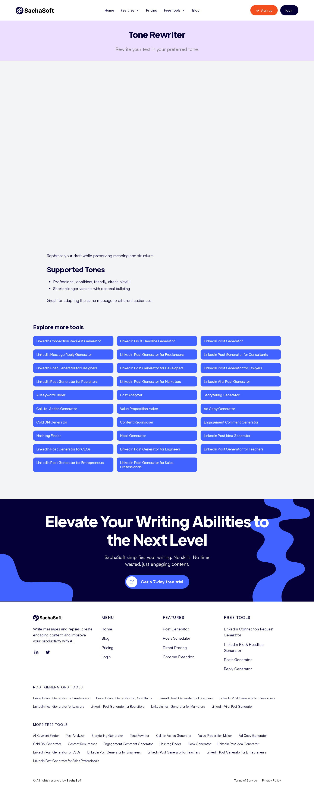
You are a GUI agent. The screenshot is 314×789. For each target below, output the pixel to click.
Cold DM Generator (51, 422)
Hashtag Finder (48, 435)
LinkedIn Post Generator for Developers (151, 368)
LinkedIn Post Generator (223, 341)
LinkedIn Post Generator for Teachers (233, 449)
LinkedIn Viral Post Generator (227, 381)
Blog (196, 10)
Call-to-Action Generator (56, 408)
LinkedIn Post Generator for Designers (66, 368)
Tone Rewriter (139, 736)
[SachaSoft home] (35, 10)
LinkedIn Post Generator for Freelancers (152, 354)
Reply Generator (238, 668)
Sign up (267, 10)
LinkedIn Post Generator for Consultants (236, 354)
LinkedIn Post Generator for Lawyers (233, 368)
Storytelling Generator (221, 395)
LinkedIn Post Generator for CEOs (63, 449)
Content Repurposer (136, 422)
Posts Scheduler (176, 638)
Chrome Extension (178, 656)
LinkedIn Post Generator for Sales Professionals (146, 464)
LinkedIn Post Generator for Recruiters (67, 381)
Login (106, 656)
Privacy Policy (271, 780)
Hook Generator (133, 435)
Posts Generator (238, 659)
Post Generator (176, 629)
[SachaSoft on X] (48, 652)
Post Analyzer (131, 395)
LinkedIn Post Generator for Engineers (150, 449)
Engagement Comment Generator (231, 422)
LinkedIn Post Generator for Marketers (150, 381)
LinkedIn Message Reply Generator (64, 354)
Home (109, 10)
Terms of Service (245, 780)
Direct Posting (175, 647)
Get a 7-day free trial (162, 581)
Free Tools (172, 10)
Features (127, 10)
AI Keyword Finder (50, 395)
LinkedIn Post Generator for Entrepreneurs (70, 462)
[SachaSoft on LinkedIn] (36, 652)
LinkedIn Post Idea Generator (227, 435)
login (289, 10)
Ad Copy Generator (219, 408)
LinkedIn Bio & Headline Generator (147, 341)
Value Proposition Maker (139, 408)
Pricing (151, 10)
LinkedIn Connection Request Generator (68, 341)
